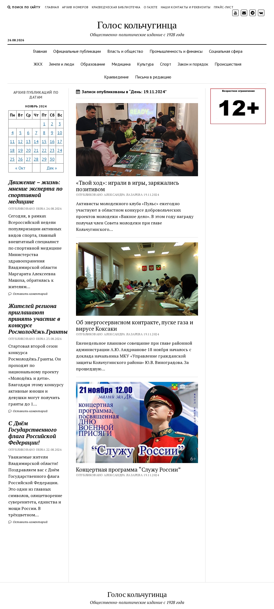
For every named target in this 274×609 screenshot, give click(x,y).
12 (20, 141)
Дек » (52, 168)
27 (28, 159)
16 (52, 141)
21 (36, 150)
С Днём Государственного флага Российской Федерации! (32, 433)
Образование (93, 64)
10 (59, 132)
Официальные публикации (77, 51)
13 (28, 141)
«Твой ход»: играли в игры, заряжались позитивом (127, 186)
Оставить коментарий (30, 294)
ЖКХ (38, 64)
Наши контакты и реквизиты (186, 7)
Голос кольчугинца (137, 24)
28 (36, 159)
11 (12, 141)
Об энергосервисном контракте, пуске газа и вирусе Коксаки (134, 325)
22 (44, 150)
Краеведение (116, 77)
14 (36, 141)
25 (12, 159)
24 (59, 150)
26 (20, 159)
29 (44, 159)
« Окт (20, 168)
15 (44, 141)
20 (28, 150)
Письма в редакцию (153, 77)
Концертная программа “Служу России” (128, 469)
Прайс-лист (224, 7)
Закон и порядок (193, 64)
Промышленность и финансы (176, 51)
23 (52, 150)
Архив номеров (75, 7)
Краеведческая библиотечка (116, 7)
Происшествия (228, 64)
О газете (151, 7)
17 (59, 141)
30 (52, 159)
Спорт (165, 64)
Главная (52, 7)
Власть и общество (125, 51)
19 (20, 150)
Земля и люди (61, 64)
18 (12, 150)
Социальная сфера (225, 51)
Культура (145, 64)
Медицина (121, 64)
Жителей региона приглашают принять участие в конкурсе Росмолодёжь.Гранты (36, 319)
